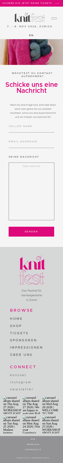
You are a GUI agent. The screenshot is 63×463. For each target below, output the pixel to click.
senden (31, 231)
